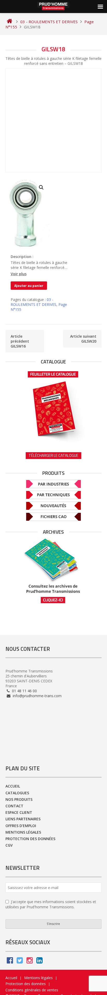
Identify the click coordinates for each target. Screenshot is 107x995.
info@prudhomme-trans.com (37, 695)
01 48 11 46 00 (24, 690)
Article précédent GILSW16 (20, 341)
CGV (9, 845)
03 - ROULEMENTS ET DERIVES (33, 302)
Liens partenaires (23, 818)
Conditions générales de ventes (31, 989)
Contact (14, 805)
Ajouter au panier (28, 285)
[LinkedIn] (39, 961)
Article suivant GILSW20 (83, 339)
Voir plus (18, 274)
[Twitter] (19, 961)
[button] (41, 187)
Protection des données (30, 838)
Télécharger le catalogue (53, 455)
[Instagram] (29, 961)
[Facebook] (9, 961)
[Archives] (53, 571)
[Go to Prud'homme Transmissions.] (9, 21)
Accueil (12, 786)
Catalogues (17, 792)
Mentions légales (23, 832)
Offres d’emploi (20, 825)
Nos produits (18, 799)
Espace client (18, 812)
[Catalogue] (53, 405)
